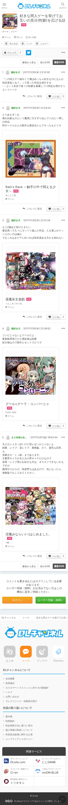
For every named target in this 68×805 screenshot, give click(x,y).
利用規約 (10, 683)
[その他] (63, 52)
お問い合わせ (12, 696)
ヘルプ (8, 692)
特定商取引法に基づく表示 (19, 725)
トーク (26, 617)
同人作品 (13, 43)
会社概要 (10, 678)
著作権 (8, 716)
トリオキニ (18, 781)
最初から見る (29, 62)
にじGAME (51, 761)
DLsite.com (18, 761)
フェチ (29, 43)
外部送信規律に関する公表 (19, 734)
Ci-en (19, 771)
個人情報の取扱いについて (19, 729)
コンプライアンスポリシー (19, 739)
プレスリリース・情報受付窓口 (21, 701)
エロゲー (44, 43)
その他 (63, 72)
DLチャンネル (34, 5)
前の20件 (45, 62)
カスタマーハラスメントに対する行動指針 (27, 687)
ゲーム (8, 37)
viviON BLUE (51, 771)
